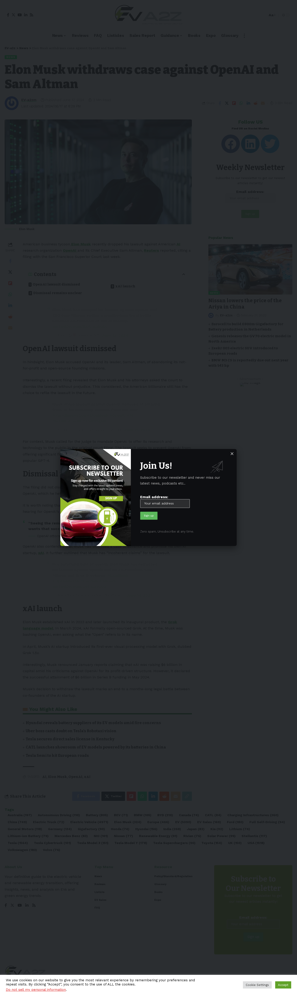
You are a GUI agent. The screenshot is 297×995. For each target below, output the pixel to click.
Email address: (154, 497)
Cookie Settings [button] (257, 985)
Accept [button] (283, 985)
